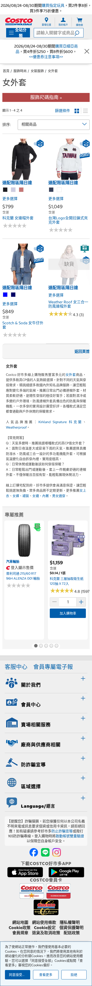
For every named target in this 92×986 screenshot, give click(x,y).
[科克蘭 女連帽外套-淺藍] (13, 190)
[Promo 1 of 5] (36, 646)
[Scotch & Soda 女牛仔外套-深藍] (13, 295)
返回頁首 (82, 351)
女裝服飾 (37, 71)
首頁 (6, 71)
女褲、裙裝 (21, 496)
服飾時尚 (20, 71)
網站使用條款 (44, 922)
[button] (79, 32)
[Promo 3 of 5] (46, 646)
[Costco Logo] (19, 21)
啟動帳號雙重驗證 (70, 836)
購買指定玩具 (53, 5)
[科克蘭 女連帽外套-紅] (21, 190)
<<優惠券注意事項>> (46, 56)
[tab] (46, 682)
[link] (23, 177)
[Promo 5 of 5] (56, 646)
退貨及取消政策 (46, 932)
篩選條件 (62, 110)
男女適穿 (58, 496)
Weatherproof (16, 427)
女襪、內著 (40, 496)
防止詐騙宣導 (62, 831)
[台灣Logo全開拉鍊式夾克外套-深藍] (51, 190)
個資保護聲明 (71, 927)
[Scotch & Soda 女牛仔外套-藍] (5, 295)
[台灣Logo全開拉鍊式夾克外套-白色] (59, 190)
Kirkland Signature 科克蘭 (60, 422)
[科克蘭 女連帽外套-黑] (5, 190)
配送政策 (72, 932)
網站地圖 (20, 922)
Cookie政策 (19, 927)
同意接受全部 (19, 975)
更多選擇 (9, 198)
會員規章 (20, 932)
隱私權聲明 (70, 922)
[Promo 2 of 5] (41, 646)
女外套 (53, 71)
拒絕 (74, 975)
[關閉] (86, 51)
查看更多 (45, 975)
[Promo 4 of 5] (51, 646)
